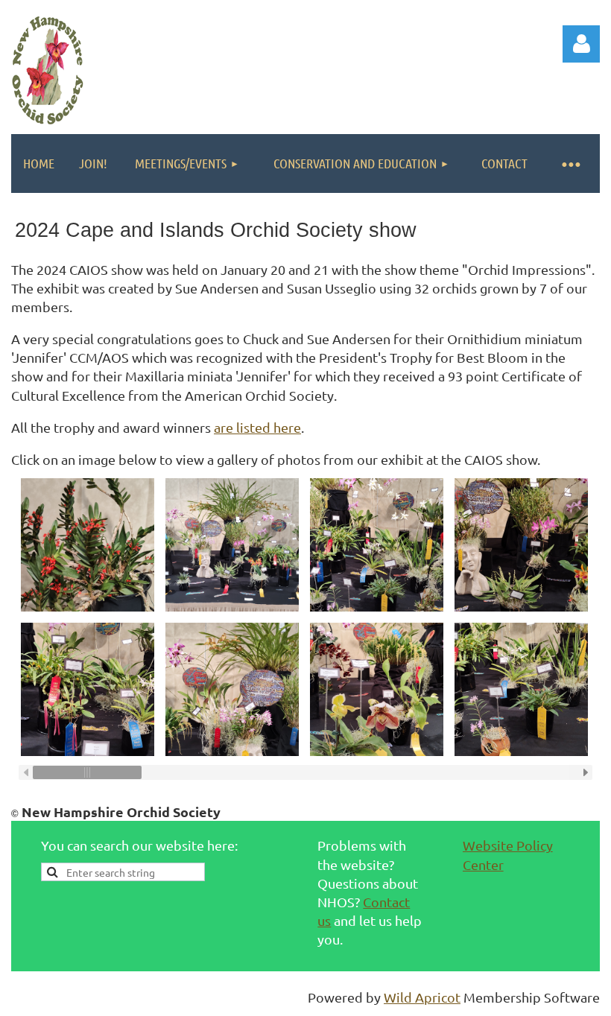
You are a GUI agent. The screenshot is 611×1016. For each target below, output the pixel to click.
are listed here (257, 427)
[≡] (570, 163)
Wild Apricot (422, 997)
